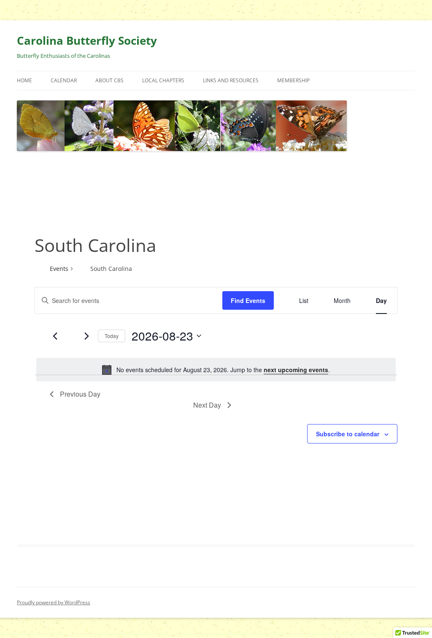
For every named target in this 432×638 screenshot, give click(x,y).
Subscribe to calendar (347, 434)
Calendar (64, 80)
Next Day (207, 405)
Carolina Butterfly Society (87, 40)
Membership (293, 80)
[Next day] (86, 336)
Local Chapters (163, 80)
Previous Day (80, 394)
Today (112, 335)
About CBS (109, 80)
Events (59, 269)
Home (24, 80)
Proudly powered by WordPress (53, 602)
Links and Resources (231, 80)
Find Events (248, 300)
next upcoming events (296, 369)
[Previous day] (55, 336)
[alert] (216, 369)
